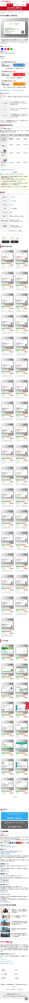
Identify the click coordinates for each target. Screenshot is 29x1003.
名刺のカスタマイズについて (8, 169)
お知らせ (16, 974)
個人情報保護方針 (10, 984)
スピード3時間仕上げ (18, 83)
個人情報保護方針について (6, 901)
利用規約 (3, 984)
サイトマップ (14, 986)
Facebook (20, 989)
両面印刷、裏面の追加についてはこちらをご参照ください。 (12, 90)
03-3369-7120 (14, 827)
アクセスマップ (3, 959)
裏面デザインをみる (4, 173)
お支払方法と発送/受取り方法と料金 (8, 846)
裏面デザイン (3, 155)
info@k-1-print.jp (14, 818)
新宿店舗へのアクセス (4, 871)
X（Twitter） (13, 989)
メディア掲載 (4, 974)
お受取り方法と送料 (19, 186)
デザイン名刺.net (3, 11)
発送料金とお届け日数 (5, 853)
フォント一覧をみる (19, 173)
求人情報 (16, 978)
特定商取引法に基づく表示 (21, 984)
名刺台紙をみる (11, 173)
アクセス (16, 970)
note (7, 989)
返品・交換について (4, 891)
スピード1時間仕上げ (18, 74)
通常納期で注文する (18, 65)
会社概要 (3, 970)
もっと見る (14, 796)
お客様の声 (3, 978)
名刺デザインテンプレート (12, 11)
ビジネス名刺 (21, 11)
